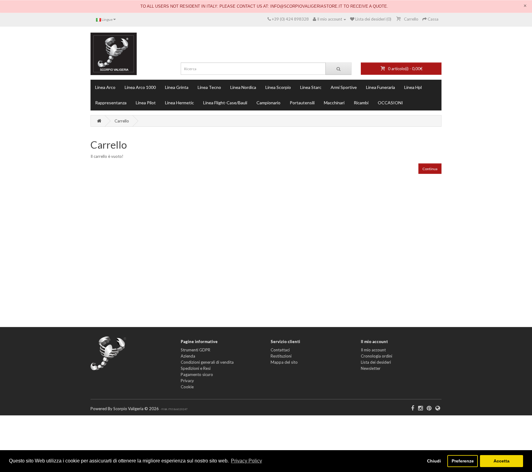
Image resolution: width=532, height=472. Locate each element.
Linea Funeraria (380, 87)
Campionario (268, 102)
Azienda (188, 356)
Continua (429, 168)
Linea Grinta (176, 87)
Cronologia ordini (376, 356)
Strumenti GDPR (195, 349)
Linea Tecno (209, 87)
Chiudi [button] (434, 460)
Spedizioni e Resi (196, 368)
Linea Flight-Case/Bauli (225, 102)
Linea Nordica (243, 87)
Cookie (187, 386)
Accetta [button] (502, 460)
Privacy (187, 380)
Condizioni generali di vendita (207, 362)
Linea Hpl (413, 87)
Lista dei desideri (376, 362)
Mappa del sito (284, 362)
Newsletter (371, 368)
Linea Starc (310, 87)
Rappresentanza (111, 102)
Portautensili (302, 102)
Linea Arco (105, 87)
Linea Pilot (146, 102)
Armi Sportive (344, 87)
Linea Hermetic (179, 102)
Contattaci (280, 349)
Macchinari (334, 102)
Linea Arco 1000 (140, 87)
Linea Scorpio (278, 87)
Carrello (122, 120)
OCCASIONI (390, 102)
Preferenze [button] (463, 460)
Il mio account (373, 349)
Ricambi (361, 102)
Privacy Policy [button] (246, 460)
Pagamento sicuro (197, 374)
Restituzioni (281, 356)
